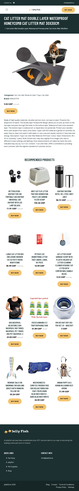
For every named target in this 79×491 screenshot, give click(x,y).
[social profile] (13, 3)
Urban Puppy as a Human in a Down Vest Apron (64, 385)
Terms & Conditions (66, 484)
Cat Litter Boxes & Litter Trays (29, 95)
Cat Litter (45, 95)
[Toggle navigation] (7, 10)
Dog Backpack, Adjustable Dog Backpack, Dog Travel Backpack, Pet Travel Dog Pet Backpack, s (15, 328)
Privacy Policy (61, 487)
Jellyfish (11, 462)
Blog (10, 471)
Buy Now (11, 111)
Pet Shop (68, 10)
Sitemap (71, 487)
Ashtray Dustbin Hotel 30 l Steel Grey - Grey (64, 194)
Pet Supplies (12, 466)
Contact (54, 484)
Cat (15, 95)
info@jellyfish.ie (69, 3)
